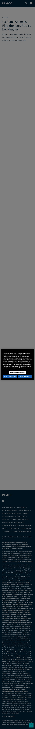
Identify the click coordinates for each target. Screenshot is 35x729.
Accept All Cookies (24, 376)
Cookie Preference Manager (17, 372)
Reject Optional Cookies (10, 376)
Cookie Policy (22, 367)
